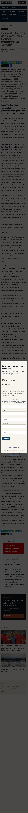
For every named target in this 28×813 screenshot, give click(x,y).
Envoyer (6, 438)
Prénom (5, 417)
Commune (5, 423)
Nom (4, 410)
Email (4, 430)
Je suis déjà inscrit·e (14, 455)
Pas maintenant (14, 447)
